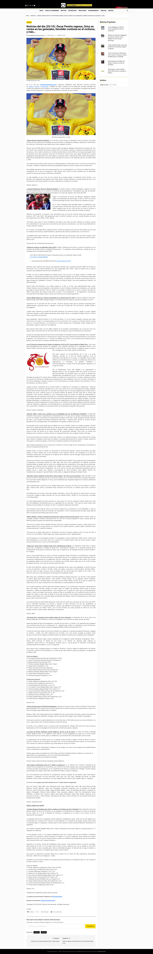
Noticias (63, 10)
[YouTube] (34, 6)
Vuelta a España (52, 10)
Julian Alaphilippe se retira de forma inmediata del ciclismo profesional (116, 28)
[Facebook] (26, 6)
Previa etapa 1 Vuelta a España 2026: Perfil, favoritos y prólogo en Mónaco (117, 71)
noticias (44, 932)
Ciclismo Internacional (48, 900)
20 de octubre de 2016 (63, 261)
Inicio (41, 10)
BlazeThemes (102, 951)
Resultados (82, 10)
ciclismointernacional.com (48, 84)
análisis (31, 86)
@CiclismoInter (57, 896)
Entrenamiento (93, 10)
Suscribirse (90, 926)
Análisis (103, 10)
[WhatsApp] (32, 6)
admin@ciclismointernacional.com (36, 35)
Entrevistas (72, 10)
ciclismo (36, 932)
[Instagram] (28, 6)
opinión (37, 86)
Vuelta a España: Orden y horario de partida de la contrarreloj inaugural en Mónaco (117, 46)
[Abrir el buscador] (127, 10)
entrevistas (45, 86)
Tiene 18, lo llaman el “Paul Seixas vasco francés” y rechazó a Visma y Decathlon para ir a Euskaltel (117, 54)
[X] (30, 6)
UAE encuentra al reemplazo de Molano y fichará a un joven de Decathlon (116, 62)
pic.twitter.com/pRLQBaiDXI (39, 257)
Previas (110, 10)
